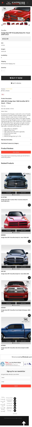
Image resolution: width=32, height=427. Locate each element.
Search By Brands (3, 408)
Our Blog (3, 411)
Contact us (9, 403)
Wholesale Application (9, 408)
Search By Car (3, 402)
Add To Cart (23, 192)
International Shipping (9, 400)
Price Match (9, 405)
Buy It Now (16, 78)
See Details (8, 192)
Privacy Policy (9, 397)
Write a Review (5, 90)
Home (2, 397)
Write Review (16, 152)
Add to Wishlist (16, 195)
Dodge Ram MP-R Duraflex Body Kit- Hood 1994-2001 (15, 237)
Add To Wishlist (16, 83)
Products (3, 399)
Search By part (3, 405)
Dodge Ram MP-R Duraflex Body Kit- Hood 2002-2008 (15, 273)
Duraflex (3, 30)
